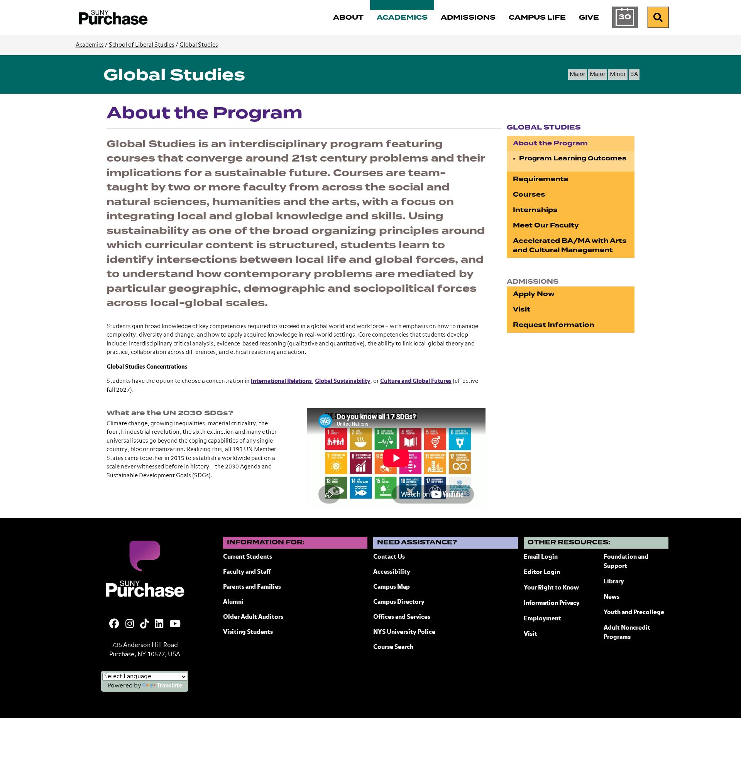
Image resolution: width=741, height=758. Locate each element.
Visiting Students (248, 632)
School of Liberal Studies (141, 45)
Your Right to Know (551, 588)
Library (614, 582)
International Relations (281, 381)
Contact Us (389, 557)
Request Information (553, 325)
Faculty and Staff (247, 572)
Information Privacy (552, 603)
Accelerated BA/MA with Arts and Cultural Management (570, 245)
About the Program (550, 143)
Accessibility (391, 572)
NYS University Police (404, 632)
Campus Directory (399, 602)
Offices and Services (401, 617)
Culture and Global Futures (416, 381)
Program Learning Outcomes (572, 158)
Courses (529, 194)
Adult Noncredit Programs (627, 632)
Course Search (393, 647)
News (611, 597)
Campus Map (391, 587)
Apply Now (534, 294)
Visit (521, 309)
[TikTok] (144, 624)
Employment (542, 619)
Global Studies (198, 45)
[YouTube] (175, 624)
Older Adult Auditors (253, 617)
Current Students (247, 557)
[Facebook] (114, 624)
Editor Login (542, 572)
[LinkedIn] (159, 624)
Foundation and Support (626, 561)
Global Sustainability (342, 381)
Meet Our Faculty (546, 225)
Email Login (541, 557)
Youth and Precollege (634, 613)
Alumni (233, 602)
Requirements (540, 179)
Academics (90, 45)
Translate (170, 686)
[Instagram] (129, 624)
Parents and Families (252, 587)
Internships (535, 210)
